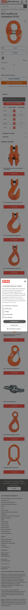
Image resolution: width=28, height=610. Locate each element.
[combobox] (25, 281)
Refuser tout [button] (14, 325)
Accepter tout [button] (14, 321)
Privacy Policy (13, 302)
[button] (14, 329)
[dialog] (14, 305)
